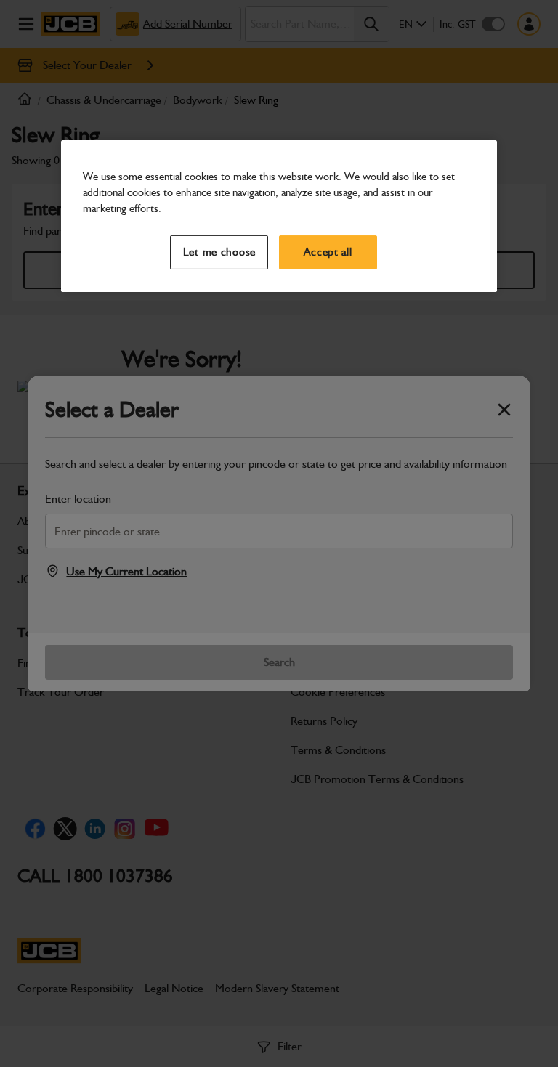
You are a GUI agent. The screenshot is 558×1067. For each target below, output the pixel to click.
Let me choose (219, 252)
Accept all (328, 252)
